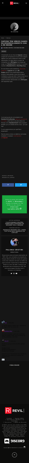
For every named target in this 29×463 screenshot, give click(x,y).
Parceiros (8, 422)
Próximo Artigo (14, 227)
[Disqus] (14, 298)
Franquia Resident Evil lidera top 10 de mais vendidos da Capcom (14, 231)
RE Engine (10, 175)
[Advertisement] (14, 99)
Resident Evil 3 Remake (8, 177)
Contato (9, 418)
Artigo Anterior (14, 220)
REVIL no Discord (20, 422)
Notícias (4, 51)
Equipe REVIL (19, 418)
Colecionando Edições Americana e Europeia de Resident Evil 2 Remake (14, 224)
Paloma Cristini (8, 47)
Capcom (5, 175)
